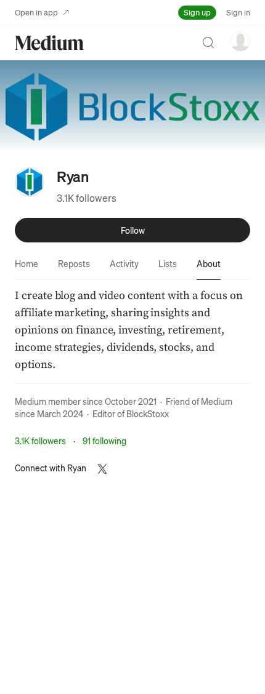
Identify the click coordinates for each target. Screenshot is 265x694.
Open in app (36, 12)
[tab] (26, 263)
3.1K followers (86, 197)
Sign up (197, 12)
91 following (104, 440)
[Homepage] (49, 42)
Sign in (238, 12)
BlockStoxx (147, 413)
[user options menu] (240, 41)
